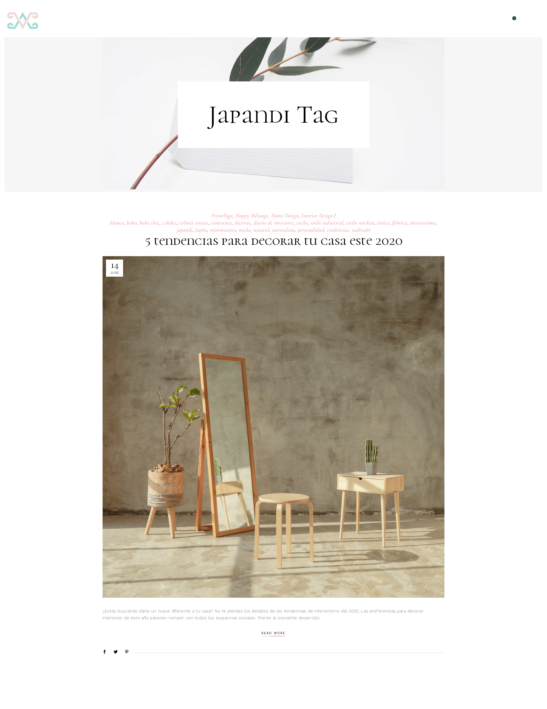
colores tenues (193, 222)
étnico (383, 222)
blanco (117, 222)
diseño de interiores (274, 222)
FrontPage (222, 215)
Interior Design (317, 215)
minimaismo (223, 230)
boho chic (149, 222)
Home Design (285, 215)
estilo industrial (327, 222)
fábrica (399, 222)
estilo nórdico (360, 222)
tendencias (338, 230)
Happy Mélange (252, 215)
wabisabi (361, 230)
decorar (242, 222)
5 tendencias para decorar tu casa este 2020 (274, 240)
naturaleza (283, 230)
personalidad (311, 230)
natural (261, 230)
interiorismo (423, 222)
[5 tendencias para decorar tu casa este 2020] (273, 427)
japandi (184, 230)
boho (132, 222)
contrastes (221, 222)
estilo (302, 222)
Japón (201, 230)
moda (244, 230)
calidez (169, 222)
